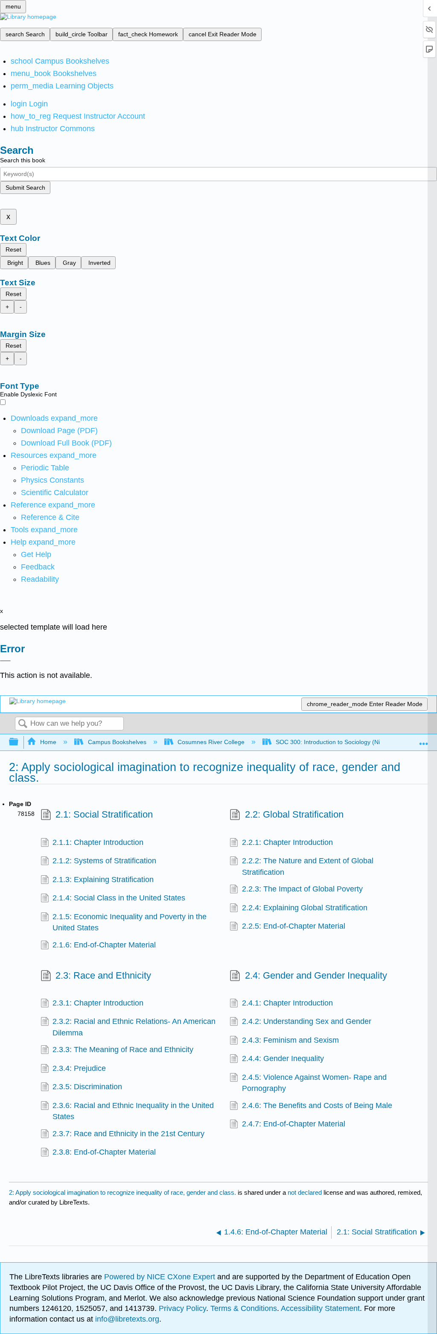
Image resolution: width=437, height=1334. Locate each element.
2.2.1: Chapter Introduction (287, 842)
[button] (38, 567)
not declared (305, 1192)
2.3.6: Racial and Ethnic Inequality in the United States (133, 1111)
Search (22, 724)
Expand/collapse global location (423, 739)
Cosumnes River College (211, 742)
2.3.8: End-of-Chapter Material (104, 1152)
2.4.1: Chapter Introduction (287, 1003)
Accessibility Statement (320, 1308)
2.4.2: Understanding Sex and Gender (306, 1021)
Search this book (22, 160)
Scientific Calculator (54, 492)
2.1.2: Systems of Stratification (104, 860)
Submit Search (25, 187)
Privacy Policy (182, 1308)
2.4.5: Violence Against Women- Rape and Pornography (314, 1083)
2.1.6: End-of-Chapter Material (104, 945)
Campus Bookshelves (117, 742)
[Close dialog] (5, 660)
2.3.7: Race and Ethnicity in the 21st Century (128, 1133)
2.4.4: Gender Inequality (283, 1058)
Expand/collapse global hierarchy (19, 742)
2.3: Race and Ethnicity (103, 975)
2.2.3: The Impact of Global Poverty (302, 889)
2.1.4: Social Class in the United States (118, 898)
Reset (13, 249)
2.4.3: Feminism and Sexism (290, 1040)
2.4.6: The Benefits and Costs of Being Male (317, 1105)
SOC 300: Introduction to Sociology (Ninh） (334, 742)
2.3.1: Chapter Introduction (97, 1003)
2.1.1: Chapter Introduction (97, 842)
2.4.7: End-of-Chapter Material (293, 1124)
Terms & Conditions (243, 1308)
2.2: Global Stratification (294, 814)
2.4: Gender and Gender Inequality (316, 975)
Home (48, 742)
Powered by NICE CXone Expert (160, 1276)
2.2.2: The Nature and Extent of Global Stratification (307, 866)
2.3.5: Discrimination (87, 1086)
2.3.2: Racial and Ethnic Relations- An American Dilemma (134, 1027)
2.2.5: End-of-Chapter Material (293, 926)
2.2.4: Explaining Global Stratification (304, 907)
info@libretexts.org (126, 1319)
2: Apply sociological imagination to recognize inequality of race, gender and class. (122, 1192)
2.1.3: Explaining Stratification (103, 879)
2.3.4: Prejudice (79, 1068)
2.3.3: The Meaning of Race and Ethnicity (122, 1049)
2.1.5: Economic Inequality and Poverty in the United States (129, 922)
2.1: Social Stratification (104, 814)
